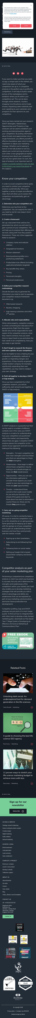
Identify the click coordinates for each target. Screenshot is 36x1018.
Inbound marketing (8, 839)
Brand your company (8, 864)
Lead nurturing (6, 853)
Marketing (7, 32)
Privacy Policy (13, 13)
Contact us (8, 916)
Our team (5, 883)
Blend (23, 1014)
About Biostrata (7, 880)
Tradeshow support (8, 872)
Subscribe (16, 811)
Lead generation (7, 850)
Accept (14, 25)
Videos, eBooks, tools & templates (12, 894)
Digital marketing (7, 834)
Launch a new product (9, 867)
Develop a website (7, 869)
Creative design (7, 831)
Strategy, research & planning (10, 825)
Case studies (6, 889)
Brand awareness (7, 847)
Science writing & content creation (12, 828)
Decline (26, 25)
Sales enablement (7, 856)
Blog (4, 892)
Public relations (7, 836)
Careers (5, 886)
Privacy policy (11, 1011)
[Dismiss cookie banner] (31, 5)
